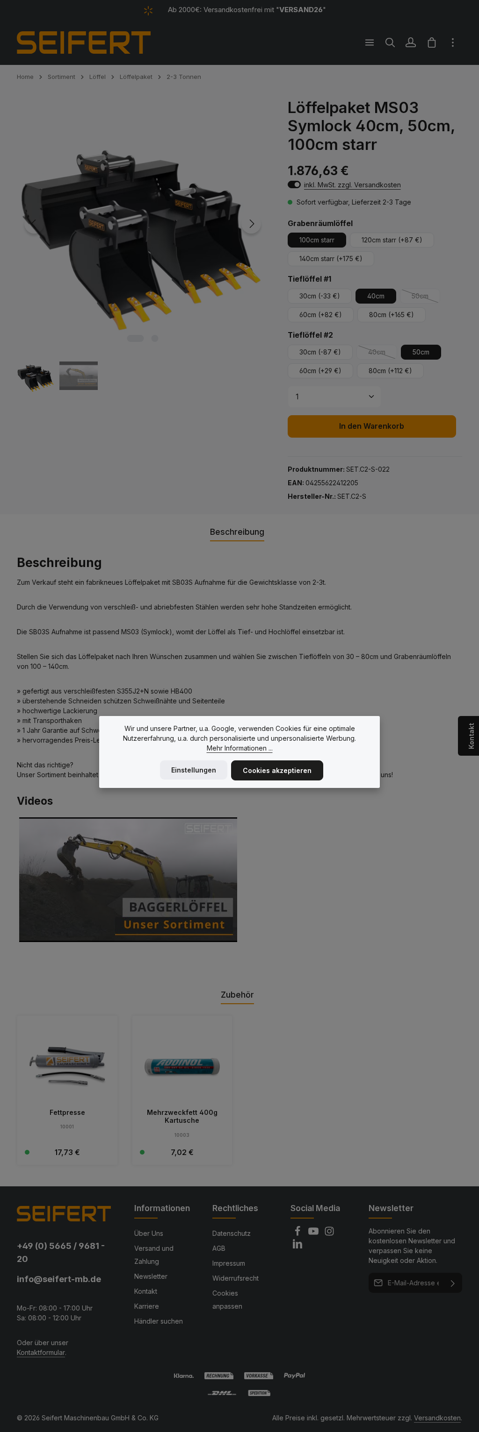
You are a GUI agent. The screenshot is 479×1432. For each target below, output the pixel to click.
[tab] (237, 532)
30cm (319, 296)
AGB (218, 1248)
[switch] (294, 184)
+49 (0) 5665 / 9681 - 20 (61, 1252)
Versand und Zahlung (154, 1254)
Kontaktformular (41, 1352)
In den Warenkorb (371, 426)
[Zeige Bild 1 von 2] (135, 338)
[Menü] (369, 42)
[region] (142, 247)
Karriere (146, 1306)
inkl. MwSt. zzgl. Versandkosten (352, 185)
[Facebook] (298, 1234)
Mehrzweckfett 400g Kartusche (182, 1116)
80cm (391, 315)
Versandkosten (437, 1418)
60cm (320, 315)
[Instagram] (329, 1234)
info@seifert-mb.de (59, 1279)
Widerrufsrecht (235, 1278)
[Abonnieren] (453, 1283)
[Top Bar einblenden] (452, 42)
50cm (426, 298)
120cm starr (392, 240)
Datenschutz (231, 1233)
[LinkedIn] (297, 1246)
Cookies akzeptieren (277, 770)
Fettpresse (67, 1112)
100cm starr (316, 240)
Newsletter (150, 1276)
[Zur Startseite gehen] (84, 42)
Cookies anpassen (227, 1299)
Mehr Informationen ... (240, 748)
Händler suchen (158, 1321)
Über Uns (148, 1233)
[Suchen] (390, 42)
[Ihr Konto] (410, 42)
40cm (376, 296)
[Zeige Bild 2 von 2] (155, 338)
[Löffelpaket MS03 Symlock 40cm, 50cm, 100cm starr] (142, 224)
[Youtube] (314, 1234)
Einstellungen (193, 770)
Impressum (228, 1263)
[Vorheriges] (34, 224)
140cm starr (331, 258)
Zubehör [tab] (237, 995)
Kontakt (145, 1291)
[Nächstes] (251, 224)
